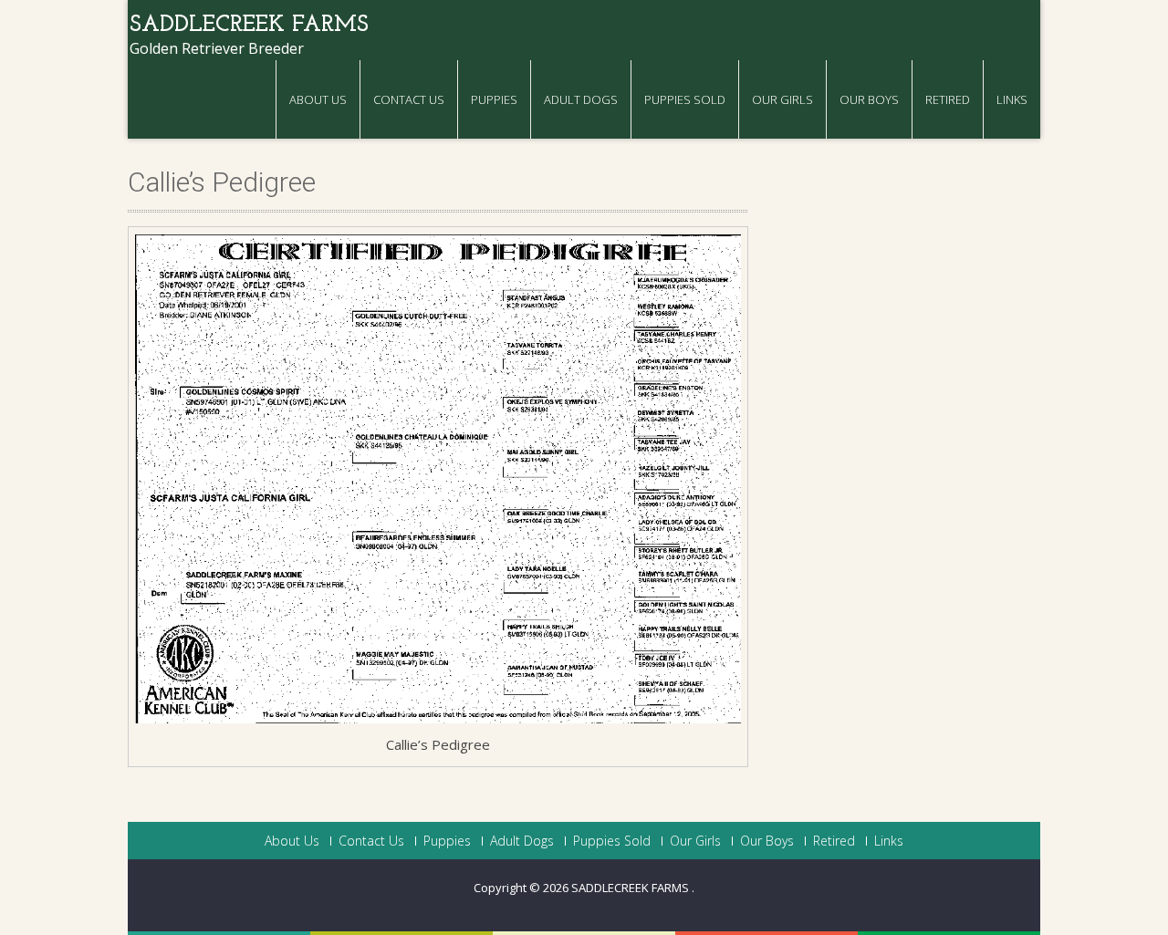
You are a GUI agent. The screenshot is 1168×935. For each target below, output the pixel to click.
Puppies (494, 99)
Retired (947, 99)
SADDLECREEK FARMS (631, 887)
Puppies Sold (684, 99)
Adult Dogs (581, 99)
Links (1011, 99)
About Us (318, 99)
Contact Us (408, 99)
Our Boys (869, 99)
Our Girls (782, 99)
